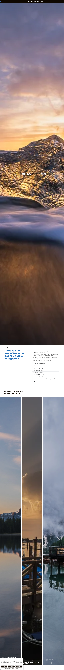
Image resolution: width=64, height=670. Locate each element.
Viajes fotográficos (29, 1)
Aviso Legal (17, 668)
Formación (36, 1)
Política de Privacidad (12, 668)
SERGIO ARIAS (5, 2)
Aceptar (4, 666)
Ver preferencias (18, 666)
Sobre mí (41, 1)
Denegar (11, 666)
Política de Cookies (7, 668)
